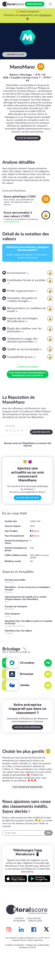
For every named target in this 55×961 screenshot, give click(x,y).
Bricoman (26, 674)
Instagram (8, 929)
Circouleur (27, 662)
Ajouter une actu (41, 432)
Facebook (33, 929)
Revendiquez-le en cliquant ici (27, 374)
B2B (5, 77)
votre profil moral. (11, 222)
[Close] (49, 848)
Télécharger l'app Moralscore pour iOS (16, 878)
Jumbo (24, 685)
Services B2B (35, 921)
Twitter (46, 929)
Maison (13, 74)
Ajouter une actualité (27, 498)
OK (48, 833)
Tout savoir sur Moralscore (27, 787)
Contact (19, 919)
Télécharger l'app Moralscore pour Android (39, 878)
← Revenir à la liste (14, 54)
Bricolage (26, 74)
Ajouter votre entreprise (27, 727)
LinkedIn (21, 929)
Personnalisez (34, 4)
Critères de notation (27, 367)
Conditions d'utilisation (14, 945)
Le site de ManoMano (27, 138)
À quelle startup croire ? (26, 77)
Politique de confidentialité (37, 945)
